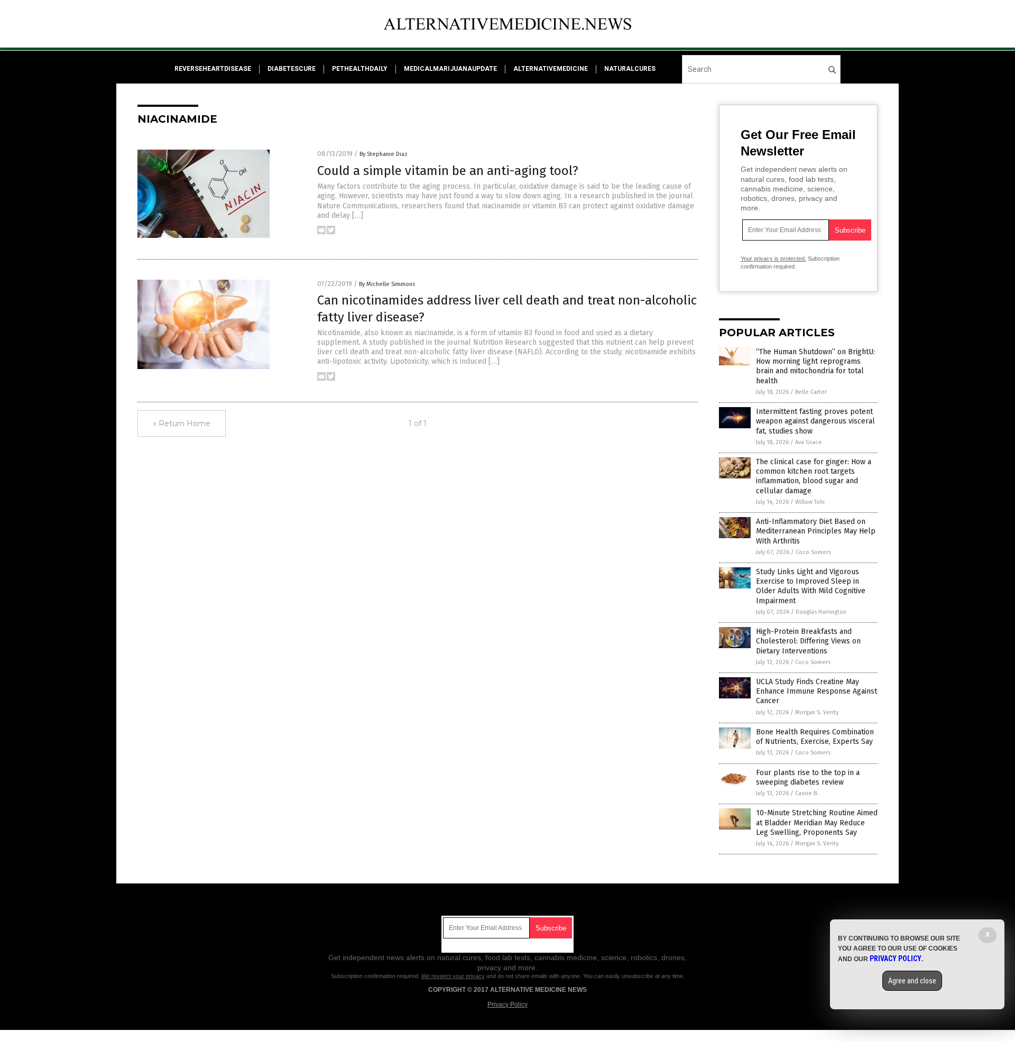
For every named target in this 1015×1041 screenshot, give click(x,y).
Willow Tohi (810, 502)
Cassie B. (806, 793)
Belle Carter (811, 392)
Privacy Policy (507, 1004)
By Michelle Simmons (387, 284)
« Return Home (181, 423)
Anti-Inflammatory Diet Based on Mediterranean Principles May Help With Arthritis (815, 531)
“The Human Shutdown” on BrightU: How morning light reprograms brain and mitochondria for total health (815, 366)
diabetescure (291, 68)
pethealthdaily (359, 68)
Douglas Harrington (821, 612)
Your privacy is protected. (773, 258)
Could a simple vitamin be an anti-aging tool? (447, 170)
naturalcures (630, 68)
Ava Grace (808, 442)
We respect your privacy (453, 976)
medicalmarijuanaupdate (450, 68)
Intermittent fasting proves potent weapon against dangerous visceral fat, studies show (815, 421)
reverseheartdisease (212, 68)
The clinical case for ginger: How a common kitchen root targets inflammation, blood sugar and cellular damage (813, 476)
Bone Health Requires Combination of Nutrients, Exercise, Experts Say (815, 736)
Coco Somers (813, 552)
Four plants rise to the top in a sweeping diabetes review (808, 777)
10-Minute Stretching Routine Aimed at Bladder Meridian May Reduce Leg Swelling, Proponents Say (817, 822)
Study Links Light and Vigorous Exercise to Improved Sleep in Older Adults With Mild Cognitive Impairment (810, 586)
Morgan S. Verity (816, 712)
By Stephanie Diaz (383, 154)
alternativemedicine (550, 68)
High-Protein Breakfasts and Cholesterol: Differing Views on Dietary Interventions (808, 641)
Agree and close (912, 980)
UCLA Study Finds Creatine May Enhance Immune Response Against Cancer (816, 691)
